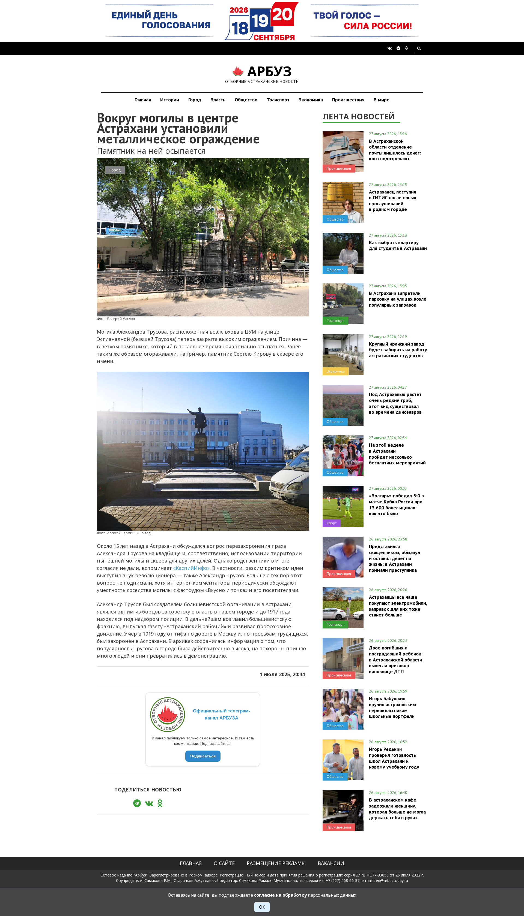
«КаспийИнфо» (191, 568)
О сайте (224, 863)
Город (194, 99)
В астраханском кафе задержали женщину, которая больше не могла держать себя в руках (397, 808)
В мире (381, 99)
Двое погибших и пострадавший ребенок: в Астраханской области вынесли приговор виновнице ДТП (395, 659)
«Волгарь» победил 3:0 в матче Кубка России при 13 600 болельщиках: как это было (396, 504)
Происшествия (348, 99)
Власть (217, 99)
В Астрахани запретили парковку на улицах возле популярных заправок (397, 299)
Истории (169, 99)
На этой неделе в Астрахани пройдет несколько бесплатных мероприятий (397, 453)
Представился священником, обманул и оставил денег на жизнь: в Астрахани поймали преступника (394, 558)
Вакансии (331, 863)
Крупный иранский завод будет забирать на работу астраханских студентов (398, 350)
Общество (246, 99)
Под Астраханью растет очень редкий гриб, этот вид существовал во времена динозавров (395, 403)
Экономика (311, 99)
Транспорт (278, 99)
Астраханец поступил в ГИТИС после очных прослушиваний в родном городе (392, 200)
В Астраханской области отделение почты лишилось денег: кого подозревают (395, 150)
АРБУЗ (262, 73)
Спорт (332, 523)
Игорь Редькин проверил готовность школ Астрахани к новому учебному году (394, 758)
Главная (143, 99)
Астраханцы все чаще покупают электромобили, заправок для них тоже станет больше (398, 606)
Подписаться (203, 756)
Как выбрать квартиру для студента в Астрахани (398, 245)
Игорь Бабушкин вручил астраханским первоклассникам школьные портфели (392, 707)
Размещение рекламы (276, 863)
